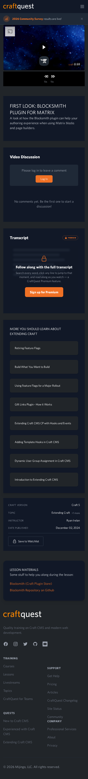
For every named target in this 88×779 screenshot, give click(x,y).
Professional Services (61, 729)
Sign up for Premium (44, 292)
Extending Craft (61, 512)
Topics (7, 690)
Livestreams (11, 682)
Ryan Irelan (73, 520)
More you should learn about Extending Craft (35, 331)
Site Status (54, 708)
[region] (44, 47)
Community (55, 717)
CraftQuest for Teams (18, 699)
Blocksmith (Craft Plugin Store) (31, 583)
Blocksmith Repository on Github (32, 590)
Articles (52, 692)
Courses (8, 666)
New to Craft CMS (15, 721)
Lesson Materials (24, 569)
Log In (44, 179)
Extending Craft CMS (17, 742)
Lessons (8, 674)
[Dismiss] (82, 19)
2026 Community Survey (27, 18)
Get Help (53, 676)
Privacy (52, 745)
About (51, 737)
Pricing (52, 684)
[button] (43, 47)
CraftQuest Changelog (62, 700)
